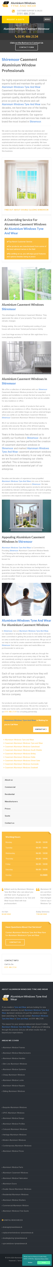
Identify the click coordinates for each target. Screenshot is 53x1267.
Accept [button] (44, 1262)
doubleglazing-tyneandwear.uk (15, 1238)
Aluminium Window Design (13, 1118)
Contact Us (40, 729)
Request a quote (15, 19)
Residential (10, 794)
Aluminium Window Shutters (14, 1200)
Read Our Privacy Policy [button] (41, 1258)
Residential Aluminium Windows (15, 1194)
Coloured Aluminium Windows (15, 1129)
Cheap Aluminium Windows (14, 1075)
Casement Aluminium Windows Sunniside (22, 764)
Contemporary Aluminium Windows (17, 1146)
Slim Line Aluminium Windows (15, 1064)
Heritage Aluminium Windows (14, 1135)
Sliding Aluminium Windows (14, 1091)
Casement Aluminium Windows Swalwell (21, 767)
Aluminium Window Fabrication (15, 1178)
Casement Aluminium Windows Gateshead (22, 747)
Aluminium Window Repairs (14, 1086)
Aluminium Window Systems (14, 1069)
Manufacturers (11, 801)
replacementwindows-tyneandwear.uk (18, 1233)
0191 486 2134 (26, 13)
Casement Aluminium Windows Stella (20, 757)
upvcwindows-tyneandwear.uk (15, 1243)
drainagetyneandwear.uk (12, 1227)
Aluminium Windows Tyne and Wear (19, 740)
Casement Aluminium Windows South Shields (23, 750)
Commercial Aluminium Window (16, 1205)
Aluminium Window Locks (13, 1080)
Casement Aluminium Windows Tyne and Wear (24, 743)
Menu (47, 19)
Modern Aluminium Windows (14, 1140)
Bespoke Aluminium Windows (15, 1107)
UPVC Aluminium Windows (13, 1113)
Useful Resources (13, 1220)
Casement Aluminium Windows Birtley (20, 754)
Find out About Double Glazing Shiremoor (26, 210)
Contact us (9, 823)
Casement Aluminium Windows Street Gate (22, 760)
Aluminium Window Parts (13, 1167)
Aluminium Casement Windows (15, 1173)
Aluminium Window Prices (13, 1151)
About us (9, 780)
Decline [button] (30, 1262)
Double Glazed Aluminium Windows (17, 1189)
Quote (7, 816)
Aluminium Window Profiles (14, 1124)
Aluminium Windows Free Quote (16, 1211)
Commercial (10, 787)
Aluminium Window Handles (14, 1058)
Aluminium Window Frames (14, 1047)
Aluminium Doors (10, 1184)
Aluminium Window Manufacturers (17, 1053)
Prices (7, 809)
